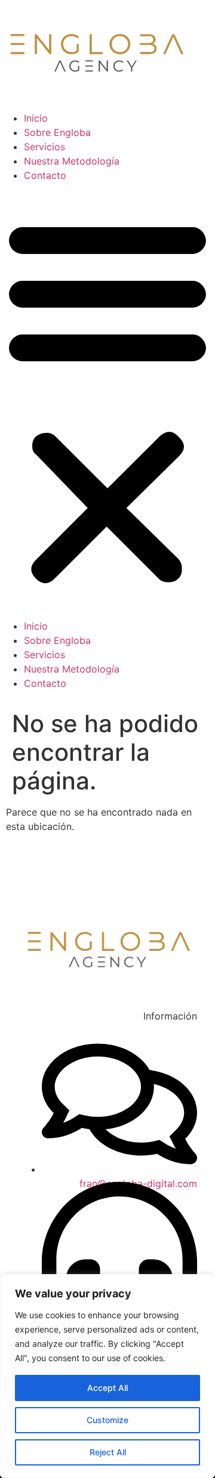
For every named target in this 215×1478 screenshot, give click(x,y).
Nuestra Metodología (71, 161)
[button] (107, 400)
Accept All (107, 1388)
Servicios (44, 147)
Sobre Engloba (57, 132)
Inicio (36, 118)
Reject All (108, 1452)
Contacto (45, 175)
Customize (107, 1420)
